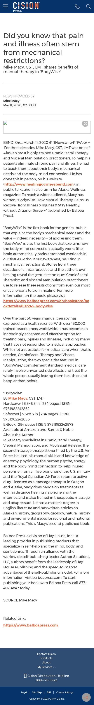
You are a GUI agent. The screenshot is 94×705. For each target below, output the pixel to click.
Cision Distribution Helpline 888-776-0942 (48, 678)
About (46, 662)
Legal (24, 692)
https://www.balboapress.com (30, 625)
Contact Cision (46, 654)
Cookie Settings (64, 692)
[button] (47, 123)
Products (46, 658)
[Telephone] (77, 6)
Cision (52, 698)
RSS (49, 692)
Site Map (37, 692)
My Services (45, 667)
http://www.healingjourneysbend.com (39, 184)
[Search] (88, 6)
